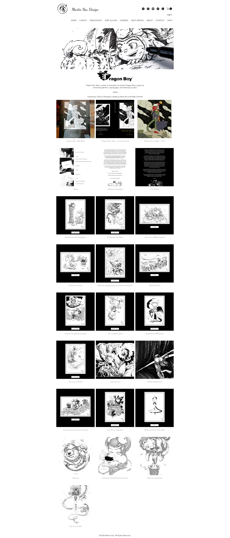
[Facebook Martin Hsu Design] (148, 9)
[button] (169, 9)
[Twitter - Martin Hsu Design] (158, 9)
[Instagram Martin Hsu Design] (143, 9)
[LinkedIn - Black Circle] (163, 9)
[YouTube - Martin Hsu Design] (153, 9)
